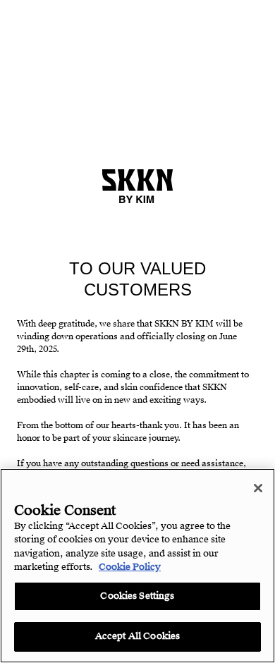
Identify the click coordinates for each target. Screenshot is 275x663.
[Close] (258, 488)
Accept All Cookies (137, 636)
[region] (137, 565)
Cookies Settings (137, 596)
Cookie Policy (130, 567)
